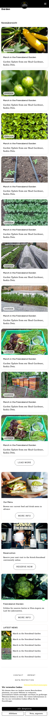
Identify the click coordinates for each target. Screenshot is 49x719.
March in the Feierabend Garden (19, 57)
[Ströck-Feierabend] (24, 5)
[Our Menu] (24, 485)
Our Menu (8, 502)
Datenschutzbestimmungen (35, 685)
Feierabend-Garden (13, 604)
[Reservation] (24, 536)
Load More (24, 463)
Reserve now (24, 567)
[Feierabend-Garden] (24, 587)
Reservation (9, 553)
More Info (24, 516)
